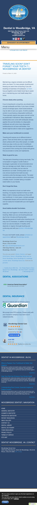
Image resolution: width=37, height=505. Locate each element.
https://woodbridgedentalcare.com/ (15, 245)
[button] (4, 307)
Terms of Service (7, 435)
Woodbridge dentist (22, 237)
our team (29, 89)
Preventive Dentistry (9, 415)
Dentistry (22, 254)
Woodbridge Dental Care (18, 260)
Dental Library (6, 425)
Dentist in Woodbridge (16, 256)
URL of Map (18, 451)
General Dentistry (8, 411)
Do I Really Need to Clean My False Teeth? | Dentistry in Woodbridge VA (26, 269)
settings (16, 499)
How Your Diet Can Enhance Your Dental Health (16, 376)
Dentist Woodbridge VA (20, 258)
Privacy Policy (6, 432)
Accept (5, 502)
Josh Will (11, 339)
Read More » (32, 372)
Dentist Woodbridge (8, 258)
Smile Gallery (6, 420)
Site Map (4, 437)
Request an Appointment (19, 43)
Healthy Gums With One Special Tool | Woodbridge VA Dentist (10, 269)
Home (3, 408)
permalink (5, 263)
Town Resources (7, 430)
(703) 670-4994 (18, 34)
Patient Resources (8, 418)
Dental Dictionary (7, 428)
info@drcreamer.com (18, 35)
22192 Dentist (6, 256)
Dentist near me (27, 256)
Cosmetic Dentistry (8, 413)
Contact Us (5, 423)
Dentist (17, 254)
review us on (13, 335)
